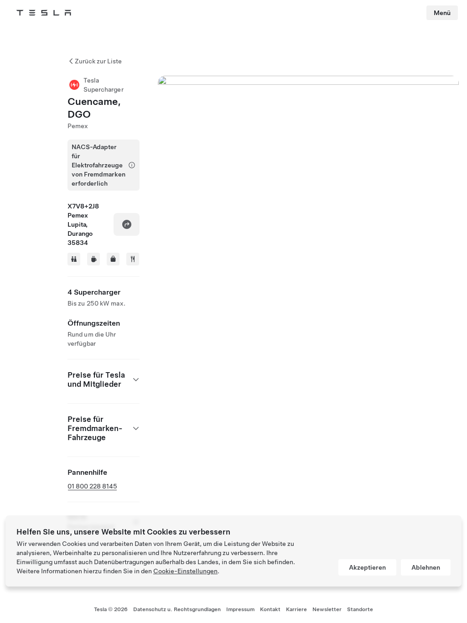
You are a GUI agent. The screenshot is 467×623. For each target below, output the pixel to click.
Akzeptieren (367, 567)
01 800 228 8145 (92, 486)
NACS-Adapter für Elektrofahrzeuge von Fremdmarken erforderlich (98, 165)
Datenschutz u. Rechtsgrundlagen (177, 609)
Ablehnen (425, 567)
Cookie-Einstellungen (185, 571)
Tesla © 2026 (111, 609)
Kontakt (270, 609)
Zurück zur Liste (98, 61)
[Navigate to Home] (43, 12)
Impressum (240, 609)
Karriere (296, 609)
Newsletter (327, 609)
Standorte (360, 609)
